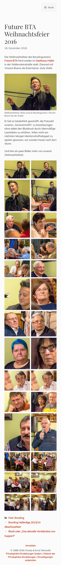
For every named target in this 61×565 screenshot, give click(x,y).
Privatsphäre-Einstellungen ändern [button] (24, 553)
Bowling (19, 517)
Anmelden (30, 545)
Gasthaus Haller (45, 60)
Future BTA (10, 60)
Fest (10, 517)
